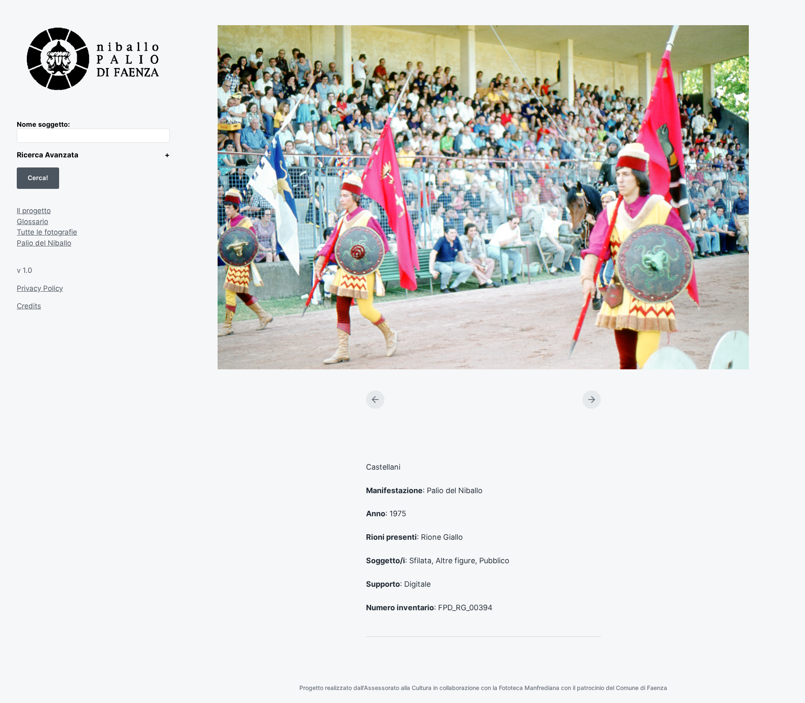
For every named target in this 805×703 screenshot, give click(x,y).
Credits (29, 306)
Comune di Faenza (641, 687)
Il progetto (34, 210)
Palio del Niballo (44, 243)
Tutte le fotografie (47, 232)
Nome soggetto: (43, 124)
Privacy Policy (40, 288)
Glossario (32, 221)
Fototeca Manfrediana (529, 687)
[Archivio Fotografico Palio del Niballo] (93, 60)
